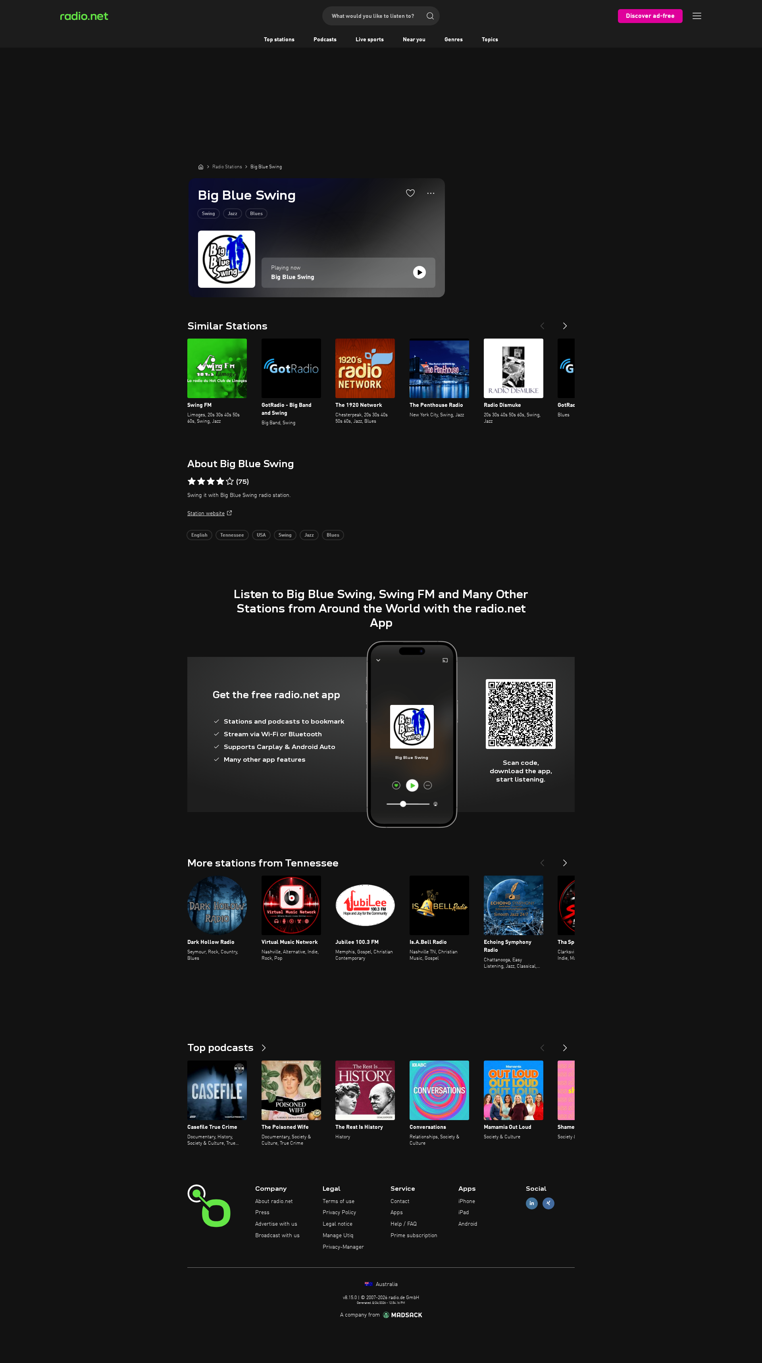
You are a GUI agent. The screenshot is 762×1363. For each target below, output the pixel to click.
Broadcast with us (277, 1235)
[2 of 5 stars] (201, 481)
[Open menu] (697, 16)
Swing (208, 214)
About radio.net (274, 1201)
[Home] (201, 167)
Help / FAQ (404, 1224)
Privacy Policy (339, 1212)
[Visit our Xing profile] (548, 1203)
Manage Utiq (338, 1235)
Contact (400, 1201)
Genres (453, 39)
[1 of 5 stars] (191, 481)
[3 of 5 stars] (211, 481)
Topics (490, 39)
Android (467, 1224)
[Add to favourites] (410, 193)
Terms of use (338, 1201)
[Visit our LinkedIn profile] (532, 1203)
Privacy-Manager (343, 1247)
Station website (206, 513)
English (199, 535)
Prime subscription (414, 1235)
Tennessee (232, 535)
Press (262, 1212)
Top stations (279, 39)
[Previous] (542, 322)
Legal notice (337, 1224)
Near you (414, 39)
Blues (256, 214)
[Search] (430, 16)
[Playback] (419, 272)
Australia (386, 1284)
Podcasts (325, 39)
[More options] (430, 193)
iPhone (466, 1201)
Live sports (370, 39)
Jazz (232, 214)
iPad (463, 1212)
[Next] (565, 322)
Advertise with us (276, 1224)
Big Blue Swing (292, 277)
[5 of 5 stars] (230, 481)
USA (261, 535)
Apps (397, 1212)
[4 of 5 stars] (220, 481)
